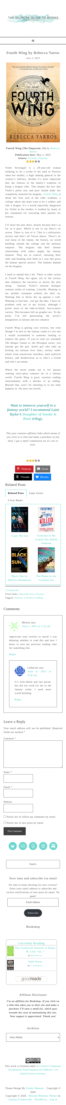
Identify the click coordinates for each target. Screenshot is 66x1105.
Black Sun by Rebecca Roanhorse (19, 578)
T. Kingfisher (36, 966)
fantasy (19, 597)
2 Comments (12, 590)
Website (8, 802)
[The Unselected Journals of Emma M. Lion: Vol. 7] (10, 955)
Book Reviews (27, 594)
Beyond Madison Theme (43, 1096)
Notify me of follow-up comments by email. (31, 817)
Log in (53, 1099)
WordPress (41, 1099)
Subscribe (33, 913)
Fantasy (43, 158)
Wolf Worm (35, 961)
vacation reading (33, 597)
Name (8, 772)
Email (8, 787)
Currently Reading (31, 943)
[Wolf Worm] (10, 969)
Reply (12, 654)
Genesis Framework (20, 1099)
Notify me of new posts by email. (25, 823)
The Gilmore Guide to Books (33, 18)
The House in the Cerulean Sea (46, 578)
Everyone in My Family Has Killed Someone (46, 539)
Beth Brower (36, 955)
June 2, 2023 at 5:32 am (36, 626)
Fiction (32, 158)
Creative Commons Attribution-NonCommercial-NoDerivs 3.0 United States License (34, 1070)
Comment (10, 738)
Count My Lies (19, 536)
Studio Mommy (35, 1088)
